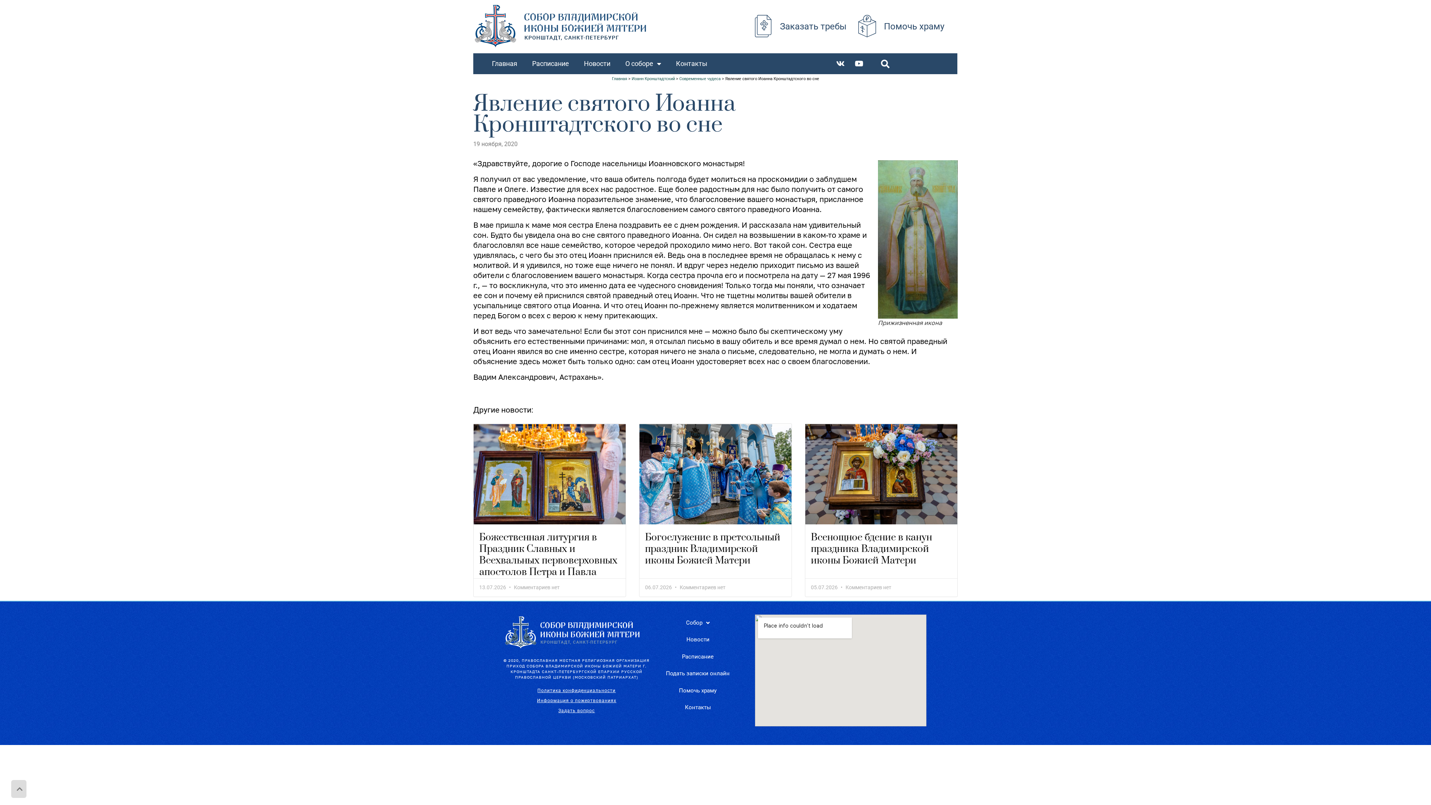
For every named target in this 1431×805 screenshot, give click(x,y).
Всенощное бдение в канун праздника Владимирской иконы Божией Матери (871, 549)
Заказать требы (813, 26)
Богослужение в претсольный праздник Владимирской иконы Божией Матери (712, 549)
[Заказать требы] (763, 26)
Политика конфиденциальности (576, 690)
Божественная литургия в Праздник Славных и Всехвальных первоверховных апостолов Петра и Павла (548, 555)
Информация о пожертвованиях (576, 700)
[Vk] (840, 63)
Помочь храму (914, 26)
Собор (694, 622)
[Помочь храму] (867, 26)
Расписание (550, 63)
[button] (885, 64)
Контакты (691, 63)
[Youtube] (859, 63)
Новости (597, 63)
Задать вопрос (576, 710)
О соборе (639, 63)
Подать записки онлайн (698, 673)
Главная (504, 63)
